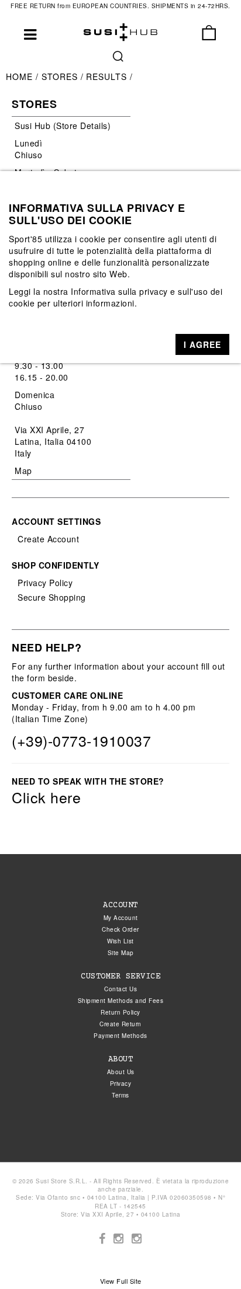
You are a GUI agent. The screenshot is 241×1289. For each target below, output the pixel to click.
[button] (202, 344)
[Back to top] (208, 1256)
